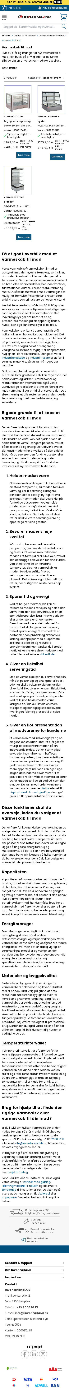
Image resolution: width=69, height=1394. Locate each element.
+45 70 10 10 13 (27, 1307)
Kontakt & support (18, 1263)
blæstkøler (48, 654)
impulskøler (9, 1197)
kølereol (44, 1193)
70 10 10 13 (57, 1139)
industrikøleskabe (13, 358)
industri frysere (40, 358)
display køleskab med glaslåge (30, 792)
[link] (23, 155)
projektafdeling (18, 1172)
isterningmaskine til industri (20, 1186)
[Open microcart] (63, 17)
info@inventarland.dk (29, 1143)
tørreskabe (9, 1190)
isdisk (45, 788)
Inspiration (13, 1277)
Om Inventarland (18, 1270)
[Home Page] (34, 17)
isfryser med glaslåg (36, 1182)
